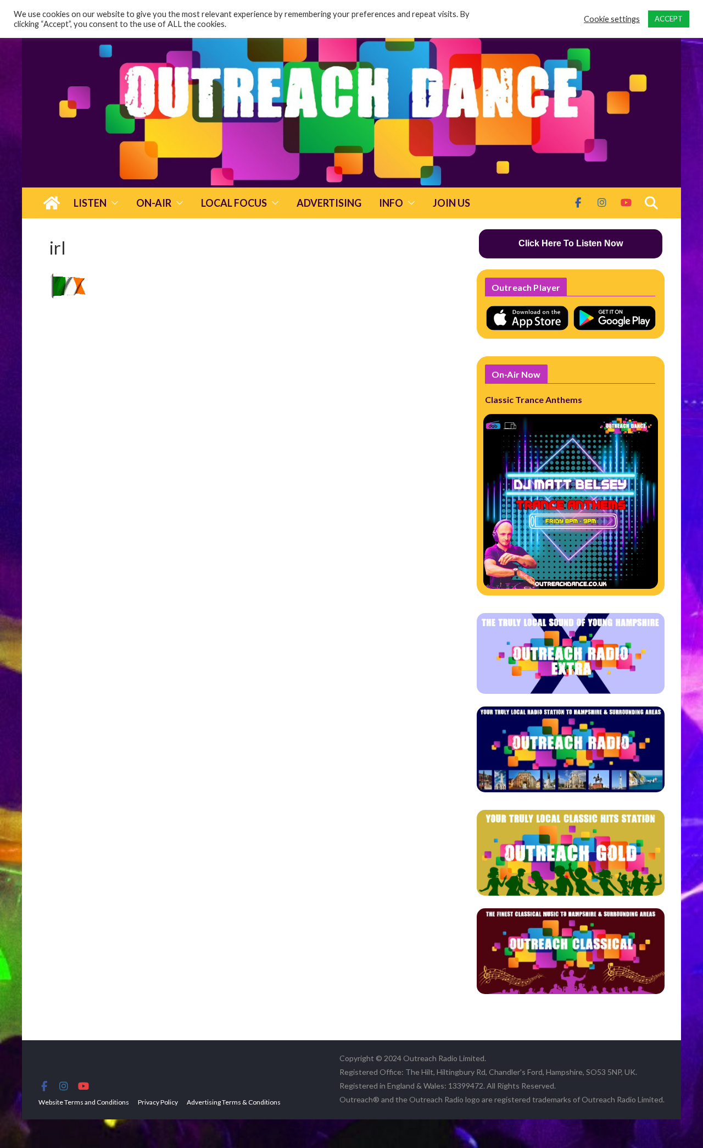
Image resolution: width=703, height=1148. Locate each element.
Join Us (451, 203)
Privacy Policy (158, 1102)
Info (391, 203)
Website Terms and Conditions (83, 1102)
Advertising (329, 203)
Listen (90, 203)
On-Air (153, 203)
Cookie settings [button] (612, 19)
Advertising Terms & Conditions (234, 1102)
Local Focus (234, 203)
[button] (113, 203)
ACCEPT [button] (669, 18)
